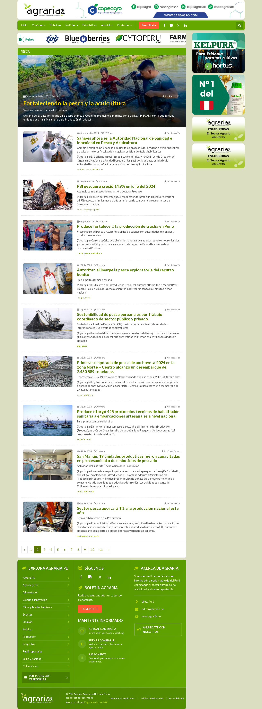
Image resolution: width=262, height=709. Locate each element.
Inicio (25, 25)
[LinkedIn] (109, 577)
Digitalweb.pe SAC (96, 702)
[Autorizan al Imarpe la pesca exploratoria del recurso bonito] (47, 278)
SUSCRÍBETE (90, 609)
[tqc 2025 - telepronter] (38, 38)
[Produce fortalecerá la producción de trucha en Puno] (47, 235)
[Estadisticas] (218, 129)
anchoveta (88, 395)
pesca (88, 169)
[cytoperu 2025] (124, 38)
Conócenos (38, 25)
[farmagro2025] (182, 38)
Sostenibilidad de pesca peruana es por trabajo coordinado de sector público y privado (119, 316)
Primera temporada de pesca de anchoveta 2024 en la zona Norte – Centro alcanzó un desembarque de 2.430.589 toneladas (126, 367)
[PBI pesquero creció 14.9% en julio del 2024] (47, 195)
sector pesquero (91, 209)
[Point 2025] (218, 95)
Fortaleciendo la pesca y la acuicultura (74, 103)
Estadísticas (89, 25)
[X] (100, 577)
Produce (81, 439)
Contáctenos (124, 25)
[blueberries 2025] (73, 38)
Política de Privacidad (152, 698)
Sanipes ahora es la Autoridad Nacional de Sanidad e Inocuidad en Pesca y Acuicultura (124, 140)
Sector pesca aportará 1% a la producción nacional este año (128, 510)
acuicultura (97, 169)
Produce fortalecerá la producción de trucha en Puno (125, 226)
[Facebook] (81, 577)
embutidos (89, 491)
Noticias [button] (71, 25)
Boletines (55, 25)
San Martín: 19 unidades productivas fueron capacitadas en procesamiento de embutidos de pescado (128, 458)
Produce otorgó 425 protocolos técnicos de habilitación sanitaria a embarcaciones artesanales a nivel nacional (128, 413)
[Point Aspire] (160, 10)
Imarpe (80, 297)
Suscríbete (149, 25)
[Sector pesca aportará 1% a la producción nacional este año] (47, 517)
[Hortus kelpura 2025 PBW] (218, 53)
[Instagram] (90, 577)
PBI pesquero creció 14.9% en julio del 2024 (116, 186)
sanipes (81, 169)
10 (92, 549)
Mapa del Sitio (176, 698)
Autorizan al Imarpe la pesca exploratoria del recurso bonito (125, 272)
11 (101, 549)
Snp (79, 346)
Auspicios (107, 25)
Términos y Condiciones (122, 698)
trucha (80, 253)
